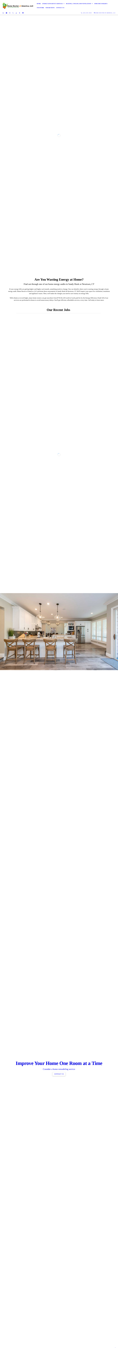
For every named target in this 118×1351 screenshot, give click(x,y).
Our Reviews (50, 7)
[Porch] (13, 13)
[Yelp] (19, 13)
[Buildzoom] (23, 13)
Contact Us (60, 7)
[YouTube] (6, 13)
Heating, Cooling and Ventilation (78, 3)
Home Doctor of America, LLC (105, 12)
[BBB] (16, 13)
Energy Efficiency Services (52, 3)
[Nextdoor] (9, 13)
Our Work (40, 7)
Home (39, 3)
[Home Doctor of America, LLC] (17, 5)
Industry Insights (100, 3)
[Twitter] (3, 13)
